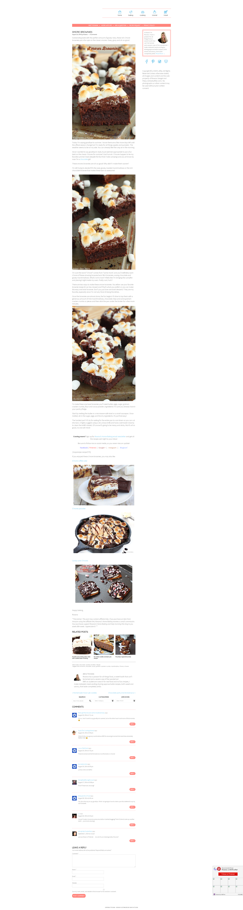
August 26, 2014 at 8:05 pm (85, 766)
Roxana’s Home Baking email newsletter (110, 436)
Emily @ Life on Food (84, 796)
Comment (75, 853)
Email (74, 876)
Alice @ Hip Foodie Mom (85, 831)
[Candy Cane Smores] (103, 583)
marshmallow (115, 666)
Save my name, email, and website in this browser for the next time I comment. (94, 891)
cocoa (93, 666)
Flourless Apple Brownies (123, 657)
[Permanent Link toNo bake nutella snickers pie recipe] (104, 655)
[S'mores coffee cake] (103, 484)
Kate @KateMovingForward (86, 780)
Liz (79, 814)
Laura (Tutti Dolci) (83, 748)
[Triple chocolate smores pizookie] (103, 532)
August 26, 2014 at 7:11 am (85, 715)
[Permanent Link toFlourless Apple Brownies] (125, 655)
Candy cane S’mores (80, 560)
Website (74, 883)
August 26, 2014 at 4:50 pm (85, 733)
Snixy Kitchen (134, 907)
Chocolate (82, 664)
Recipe (98, 664)
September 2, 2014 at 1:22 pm (86, 834)
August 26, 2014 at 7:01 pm (85, 751)
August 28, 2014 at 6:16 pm (85, 816)
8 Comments (93, 34)
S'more (121, 666)
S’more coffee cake (80, 461)
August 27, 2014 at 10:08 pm (86, 782)
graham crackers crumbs (103, 666)
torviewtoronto (82, 764)
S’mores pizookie (78, 508)
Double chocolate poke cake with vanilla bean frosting (81, 657)
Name (74, 869)
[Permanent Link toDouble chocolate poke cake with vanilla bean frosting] (82, 655)
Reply (132, 724)
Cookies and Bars (91, 664)
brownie (82, 666)
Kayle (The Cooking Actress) (86, 730)
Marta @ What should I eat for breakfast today (91, 713)
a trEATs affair (87, 9)
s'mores (126, 666)
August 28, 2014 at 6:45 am (85, 798)
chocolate (84, 159)
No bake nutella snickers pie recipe (102, 657)
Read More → (160, 53)
